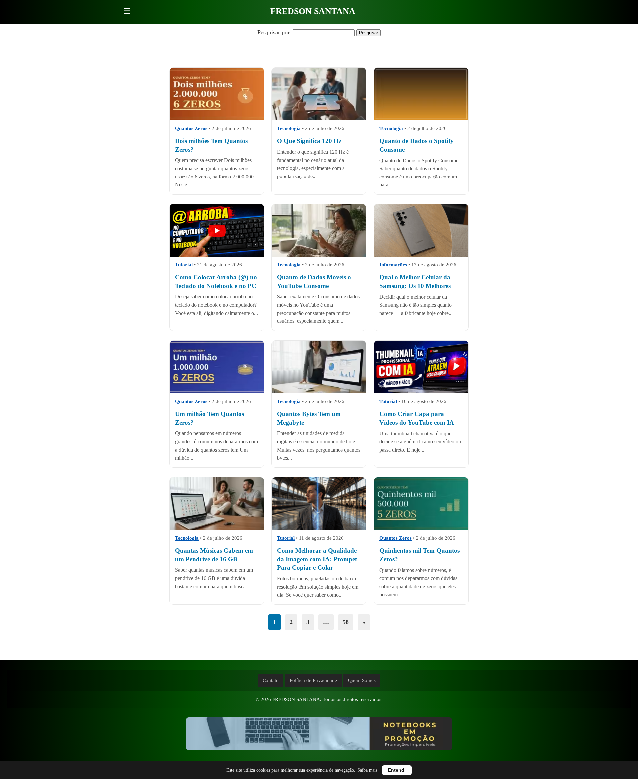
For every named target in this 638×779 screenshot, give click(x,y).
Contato (271, 680)
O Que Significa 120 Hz (309, 140)
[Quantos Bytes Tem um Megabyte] (319, 367)
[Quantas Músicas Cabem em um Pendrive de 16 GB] (217, 503)
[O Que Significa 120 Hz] (319, 94)
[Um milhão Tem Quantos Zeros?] (217, 367)
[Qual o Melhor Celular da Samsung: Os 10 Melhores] (421, 230)
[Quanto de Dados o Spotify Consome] (421, 94)
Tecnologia (289, 128)
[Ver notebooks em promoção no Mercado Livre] (319, 735)
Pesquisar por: (274, 32)
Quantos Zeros (191, 128)
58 (346, 622)
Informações (393, 265)
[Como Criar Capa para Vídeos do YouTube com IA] (421, 367)
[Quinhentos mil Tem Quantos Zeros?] (421, 503)
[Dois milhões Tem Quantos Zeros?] (217, 94)
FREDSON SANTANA (312, 11)
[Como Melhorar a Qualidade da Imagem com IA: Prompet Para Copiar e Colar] (319, 503)
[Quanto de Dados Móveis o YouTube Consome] (319, 230)
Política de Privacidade (313, 680)
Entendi (397, 770)
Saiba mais (367, 770)
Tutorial (184, 265)
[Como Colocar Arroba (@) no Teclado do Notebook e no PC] (217, 230)
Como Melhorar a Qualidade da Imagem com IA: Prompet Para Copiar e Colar (317, 559)
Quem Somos (362, 680)
